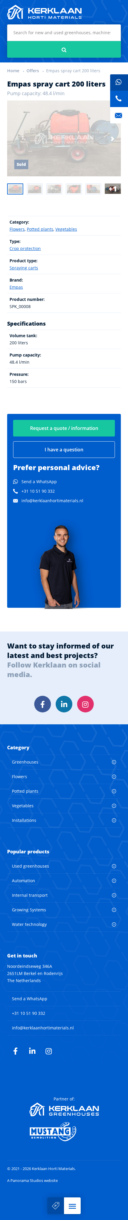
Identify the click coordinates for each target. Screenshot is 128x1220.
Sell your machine (55, 1205)
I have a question (64, 449)
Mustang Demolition (64, 1131)
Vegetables (66, 229)
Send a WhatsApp (39, 481)
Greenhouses (25, 762)
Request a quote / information (64, 428)
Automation (23, 880)
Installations (24, 820)
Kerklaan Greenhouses (64, 1109)
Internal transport (30, 895)
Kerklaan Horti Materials (44, 12)
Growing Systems (29, 910)
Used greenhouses (30, 866)
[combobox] (64, 32)
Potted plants (40, 229)
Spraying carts (24, 268)
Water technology (29, 924)
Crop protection (25, 248)
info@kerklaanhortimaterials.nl (52, 500)
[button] (72, 1205)
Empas (16, 287)
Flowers (17, 229)
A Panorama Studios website (32, 1180)
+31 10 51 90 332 (38, 491)
